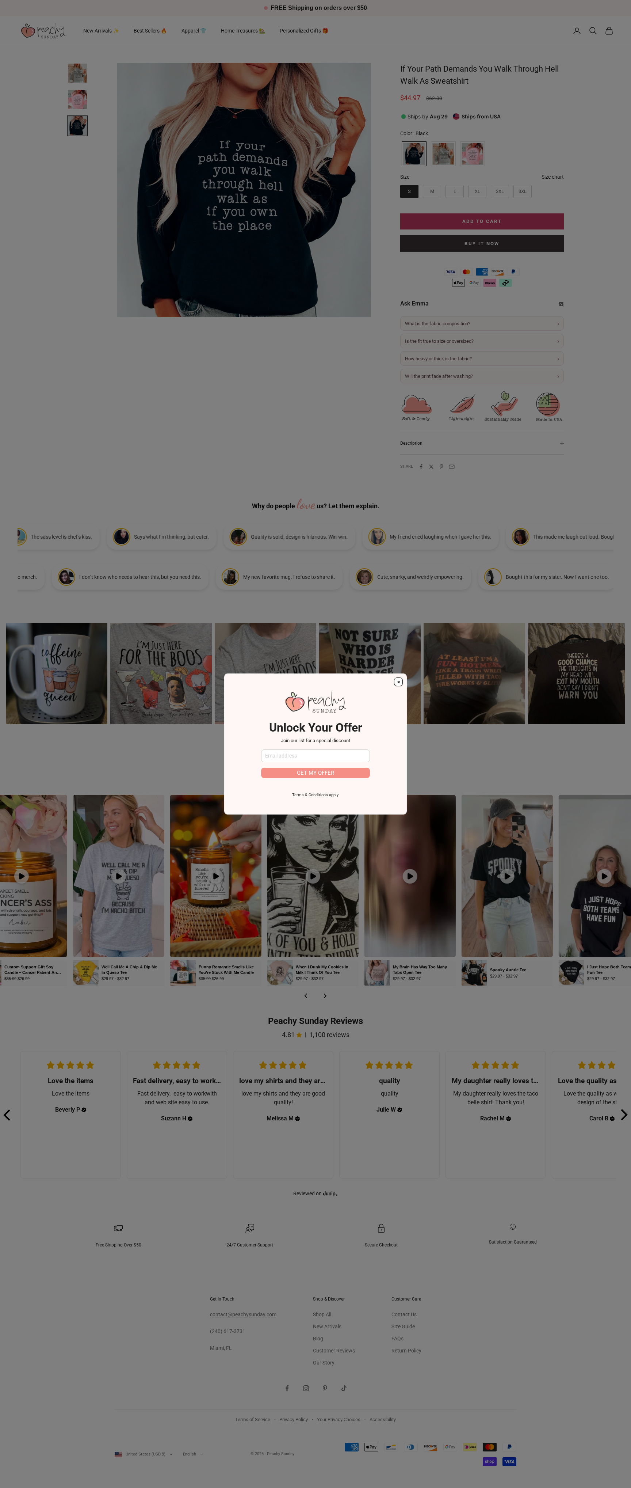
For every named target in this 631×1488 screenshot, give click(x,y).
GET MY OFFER (315, 773)
